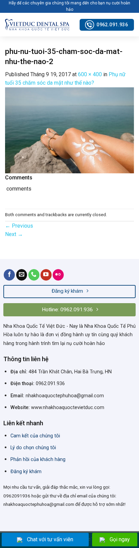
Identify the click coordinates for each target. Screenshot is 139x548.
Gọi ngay (120, 539)
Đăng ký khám (25, 471)
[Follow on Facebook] (9, 275)
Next (14, 234)
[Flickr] (58, 275)
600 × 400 (90, 74)
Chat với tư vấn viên (50, 539)
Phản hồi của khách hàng (37, 459)
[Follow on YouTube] (46, 275)
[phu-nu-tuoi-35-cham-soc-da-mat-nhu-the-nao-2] (69, 130)
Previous (19, 226)
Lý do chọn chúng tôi (33, 448)
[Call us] (33, 275)
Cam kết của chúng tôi (35, 436)
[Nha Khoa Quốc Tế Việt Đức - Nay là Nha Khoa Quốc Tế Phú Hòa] (37, 25)
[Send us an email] (21, 275)
